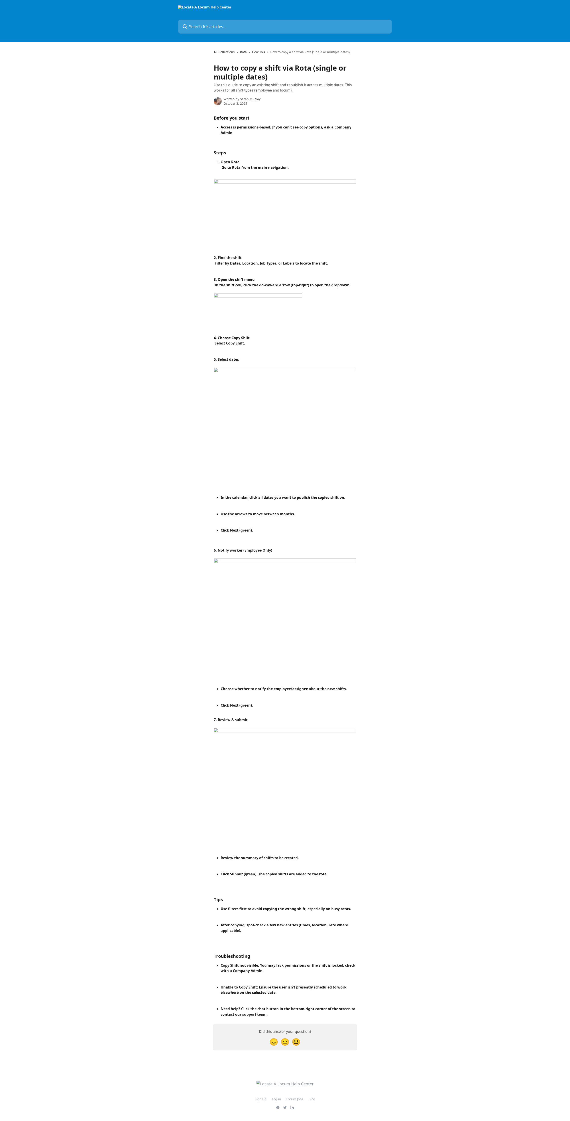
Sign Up (261, 1099)
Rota (243, 52)
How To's (258, 52)
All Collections (224, 52)
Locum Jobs (294, 1099)
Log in (276, 1099)
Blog (312, 1099)
